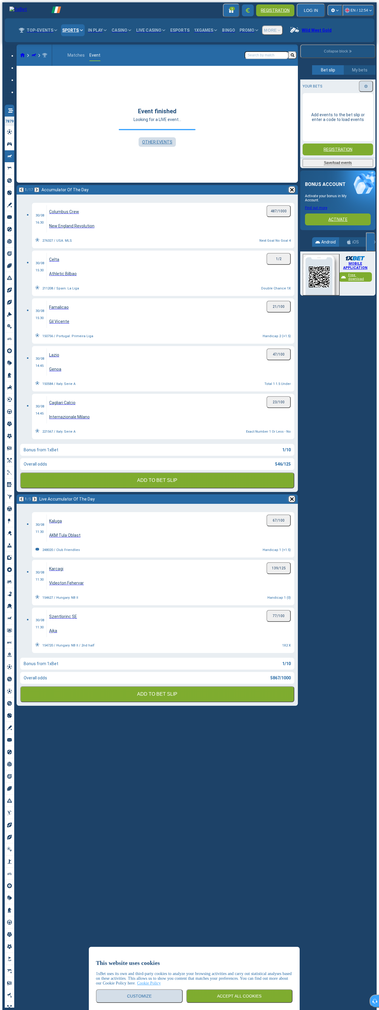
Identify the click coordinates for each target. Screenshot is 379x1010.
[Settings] (334, 10)
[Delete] (292, 189)
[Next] (36, 189)
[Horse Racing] (33, 55)
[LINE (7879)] (22, 55)
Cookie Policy (149, 983)
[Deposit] (248, 10)
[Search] (292, 55)
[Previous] (21, 189)
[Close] (370, 241)
